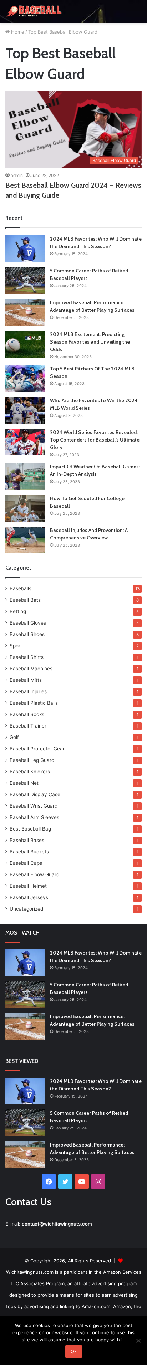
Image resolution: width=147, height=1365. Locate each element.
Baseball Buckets (29, 851)
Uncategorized (26, 909)
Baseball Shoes (27, 634)
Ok (74, 1351)
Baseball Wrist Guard (33, 806)
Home (17, 32)
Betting (18, 611)
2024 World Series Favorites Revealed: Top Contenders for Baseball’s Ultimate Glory (95, 439)
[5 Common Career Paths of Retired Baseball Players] (25, 280)
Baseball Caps (26, 863)
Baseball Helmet (28, 886)
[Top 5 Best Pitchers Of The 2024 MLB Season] (25, 378)
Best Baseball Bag (30, 829)
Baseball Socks (27, 714)
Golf (14, 737)
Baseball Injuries (28, 691)
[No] (138, 1340)
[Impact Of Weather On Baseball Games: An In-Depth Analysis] (25, 476)
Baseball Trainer (28, 726)
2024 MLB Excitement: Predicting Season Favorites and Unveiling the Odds (90, 342)
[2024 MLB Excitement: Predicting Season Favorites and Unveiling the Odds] (25, 344)
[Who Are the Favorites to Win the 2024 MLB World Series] (25, 410)
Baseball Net (24, 783)
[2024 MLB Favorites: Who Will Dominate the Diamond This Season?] (25, 248)
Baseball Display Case (35, 794)
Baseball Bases (27, 840)
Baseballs (20, 588)
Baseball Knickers (30, 771)
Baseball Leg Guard (32, 760)
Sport (16, 646)
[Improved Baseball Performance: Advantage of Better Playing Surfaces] (25, 312)
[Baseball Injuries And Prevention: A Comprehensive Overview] (25, 540)
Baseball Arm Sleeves (34, 817)
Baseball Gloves (28, 623)
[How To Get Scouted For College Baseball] (25, 508)
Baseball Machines (31, 668)
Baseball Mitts (26, 680)
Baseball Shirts (27, 657)
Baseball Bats (25, 600)
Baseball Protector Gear (37, 749)
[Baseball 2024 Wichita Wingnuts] (33, 11)
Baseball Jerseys (29, 897)
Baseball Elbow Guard (34, 874)
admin (17, 175)
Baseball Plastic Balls (34, 703)
